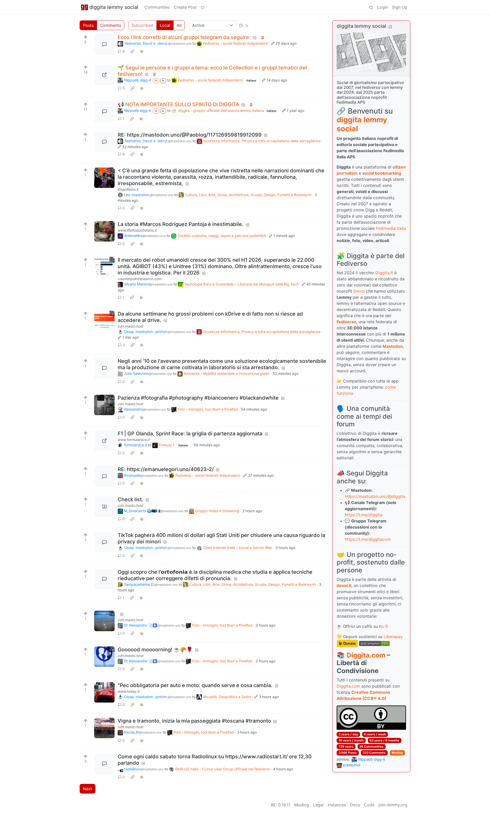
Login (382, 7)
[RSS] (247, 25)
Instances (337, 804)
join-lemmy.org (392, 804)
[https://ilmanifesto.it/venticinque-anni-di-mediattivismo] (104, 177)
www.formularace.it (134, 439)
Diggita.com (366, 655)
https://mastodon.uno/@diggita (375, 496)
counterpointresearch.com (140, 279)
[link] (132, 51)
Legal (318, 804)
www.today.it (129, 691)
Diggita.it (384, 272)
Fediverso (346, 321)
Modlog (397, 753)
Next (87, 788)
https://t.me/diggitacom (368, 539)
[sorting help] (241, 25)
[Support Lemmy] (202, 7)
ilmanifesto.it (128, 189)
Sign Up (399, 7)
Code (369, 804)
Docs (355, 804)
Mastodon (393, 346)
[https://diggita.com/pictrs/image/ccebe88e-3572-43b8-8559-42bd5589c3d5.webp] (104, 75)
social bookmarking (381, 173)
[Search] (371, 7)
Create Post (185, 7)
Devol (359, 291)
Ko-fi (383, 626)
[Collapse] (390, 27)
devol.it (344, 585)
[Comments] (104, 44)
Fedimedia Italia (391, 228)
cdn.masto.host (130, 326)
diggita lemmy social (113, 7)
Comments (110, 25)
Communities (157, 7)
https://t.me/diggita (363, 514)
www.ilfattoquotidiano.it (137, 230)
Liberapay (393, 636)
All (179, 25)
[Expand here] (104, 321)
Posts (88, 25)
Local (165, 25)
